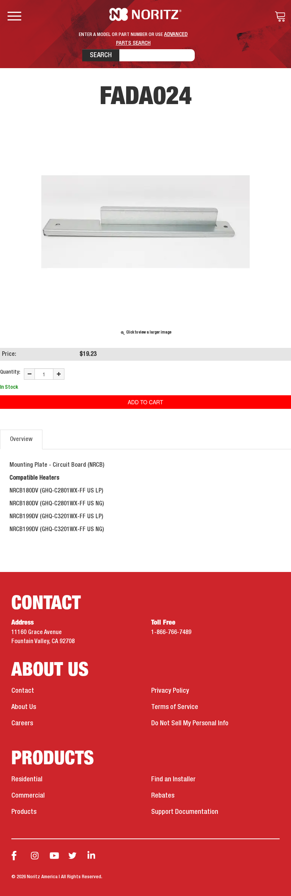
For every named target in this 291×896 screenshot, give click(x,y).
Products (23, 812)
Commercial (28, 796)
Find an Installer (173, 779)
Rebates (162, 796)
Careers (22, 723)
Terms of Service (174, 707)
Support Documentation (184, 812)
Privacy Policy (170, 691)
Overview (21, 439)
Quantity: (10, 372)
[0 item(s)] (278, 16)
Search (101, 55)
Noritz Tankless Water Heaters (145, 14)
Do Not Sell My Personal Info (189, 723)
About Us (23, 707)
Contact (22, 691)
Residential (26, 779)
